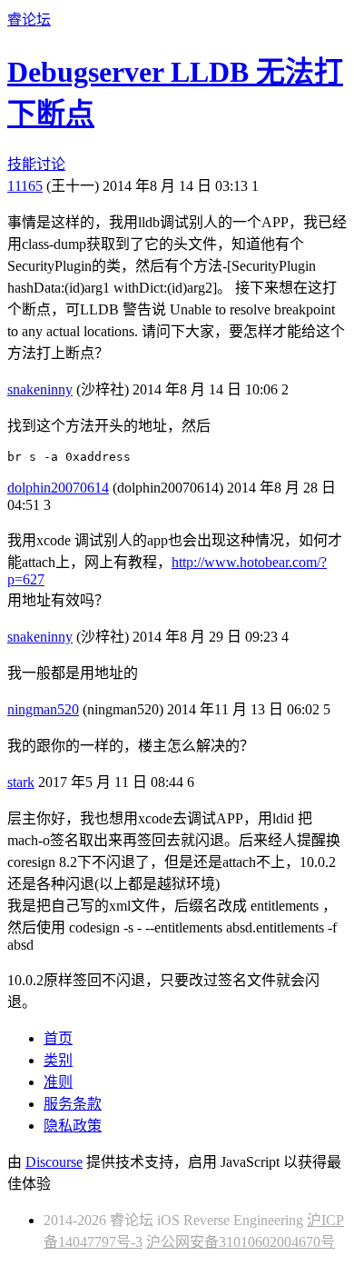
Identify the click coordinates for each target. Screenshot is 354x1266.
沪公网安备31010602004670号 (240, 1242)
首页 (58, 1038)
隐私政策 (73, 1125)
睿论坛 (29, 19)
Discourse (54, 1162)
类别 (58, 1060)
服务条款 (73, 1103)
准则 (58, 1082)
